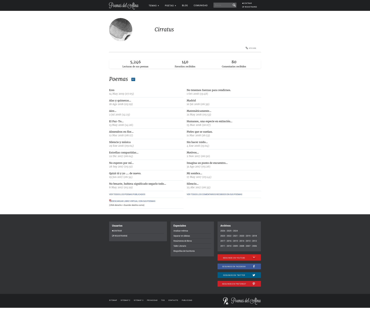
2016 (229, 241)
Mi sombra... (194, 173)
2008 (241, 246)
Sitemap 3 (138, 300)
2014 (241, 241)
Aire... (112, 111)
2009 (235, 246)
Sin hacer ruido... (197, 142)
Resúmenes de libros (182, 241)
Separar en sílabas (181, 236)
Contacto (173, 300)
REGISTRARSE (251, 7)
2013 (248, 241)
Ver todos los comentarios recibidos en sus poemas (214, 194)
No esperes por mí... (121, 163)
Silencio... (193, 183)
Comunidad (201, 5)
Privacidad (152, 300)
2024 (235, 231)
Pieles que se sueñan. (200, 131)
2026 (222, 231)
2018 (254, 236)
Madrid (191, 100)
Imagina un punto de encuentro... (207, 163)
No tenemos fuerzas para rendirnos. (209, 90)
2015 (235, 241)
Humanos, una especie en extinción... (209, 121)
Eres (111, 90)
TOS (163, 300)
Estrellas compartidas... (123, 152)
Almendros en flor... (121, 131)
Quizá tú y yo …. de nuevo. (125, 173)
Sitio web (252, 48)
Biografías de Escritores (184, 251)
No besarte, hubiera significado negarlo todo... (137, 183)
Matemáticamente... (199, 111)
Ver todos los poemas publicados (127, 194)
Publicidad (187, 300)
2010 (229, 246)
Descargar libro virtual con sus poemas (133, 201)
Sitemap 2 (125, 300)
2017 (222, 241)
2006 (254, 246)
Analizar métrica (180, 231)
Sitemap (113, 300)
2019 (248, 236)
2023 (222, 236)
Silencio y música (120, 142)
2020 (241, 236)
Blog (185, 5)
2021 (235, 236)
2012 (254, 241)
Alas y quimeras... (120, 100)
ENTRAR (248, 3)
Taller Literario (179, 246)
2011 (222, 246)
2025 (229, 231)
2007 (248, 246)
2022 (229, 236)
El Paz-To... (116, 121)
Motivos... (193, 152)
